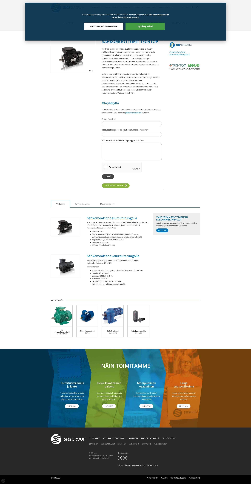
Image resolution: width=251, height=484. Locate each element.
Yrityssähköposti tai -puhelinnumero (120, 129)
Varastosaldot (160, 444)
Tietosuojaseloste (178, 478)
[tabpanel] (73, 56)
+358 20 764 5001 (177, 52)
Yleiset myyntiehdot (139, 465)
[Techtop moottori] (73, 56)
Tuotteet (94, 438)
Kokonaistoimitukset (114, 438)
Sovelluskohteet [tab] (82, 204)
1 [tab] (90, 71)
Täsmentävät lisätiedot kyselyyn (118, 140)
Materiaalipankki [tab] (107, 204)
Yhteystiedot (169, 438)
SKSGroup (122, 444)
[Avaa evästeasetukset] (3, 481)
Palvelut (133, 438)
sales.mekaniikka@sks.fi (179, 54)
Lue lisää (162, 230)
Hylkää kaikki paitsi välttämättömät (103, 26)
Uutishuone (134, 444)
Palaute (164, 478)
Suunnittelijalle (108, 444)
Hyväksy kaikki (145, 26)
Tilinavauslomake (124, 465)
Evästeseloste (194, 478)
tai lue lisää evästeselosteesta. (125, 17)
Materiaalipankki (150, 438)
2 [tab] (92, 71)
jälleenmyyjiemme (133, 112)
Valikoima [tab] (60, 204)
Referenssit (93, 444)
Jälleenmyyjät (153, 465)
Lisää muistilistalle (114, 185)
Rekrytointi (146, 444)
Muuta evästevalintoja (159, 14)
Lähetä (108, 176)
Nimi (104, 119)
